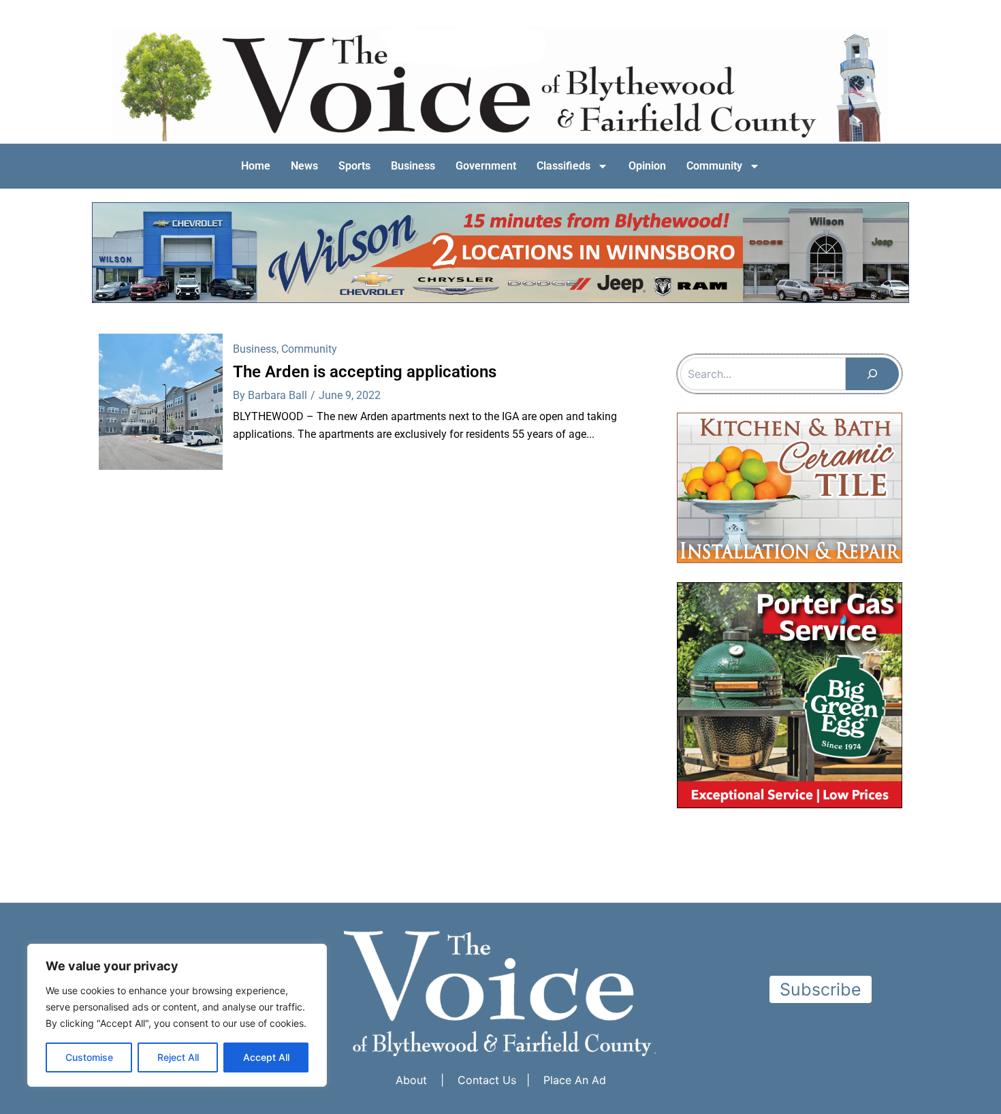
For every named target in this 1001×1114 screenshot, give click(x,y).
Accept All (266, 1057)
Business (413, 165)
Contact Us (487, 1080)
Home (255, 165)
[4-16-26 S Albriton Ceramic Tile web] (789, 487)
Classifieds (563, 165)
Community (714, 165)
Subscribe (820, 989)
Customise (89, 1057)
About (411, 1080)
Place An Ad (574, 1080)
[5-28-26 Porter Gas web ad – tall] (789, 694)
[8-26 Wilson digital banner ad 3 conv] (500, 251)
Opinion (647, 165)
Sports (354, 165)
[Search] (872, 373)
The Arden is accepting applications (364, 371)
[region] (177, 1015)
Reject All (178, 1057)
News (304, 165)
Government (486, 165)
